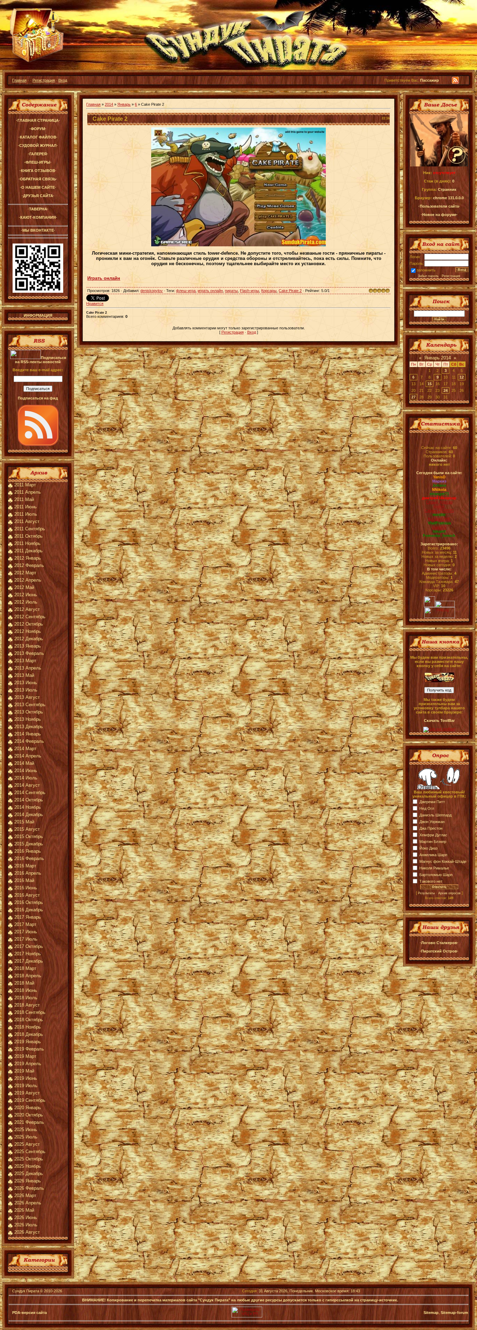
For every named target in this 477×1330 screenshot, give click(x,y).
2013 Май (24, 675)
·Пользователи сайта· (439, 206)
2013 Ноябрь (27, 719)
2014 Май (24, 763)
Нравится (94, 303)
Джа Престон (430, 828)
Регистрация (43, 80)
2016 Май (24, 880)
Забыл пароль (428, 276)
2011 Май (24, 499)
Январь (124, 104)
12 (462, 377)
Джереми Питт (432, 802)
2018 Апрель (27, 975)
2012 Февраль (29, 565)
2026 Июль (25, 1224)
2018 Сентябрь (29, 1012)
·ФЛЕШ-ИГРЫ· (38, 162)
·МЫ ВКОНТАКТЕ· (38, 230)
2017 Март (25, 924)
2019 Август (27, 1093)
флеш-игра (186, 291)
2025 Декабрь (28, 1173)
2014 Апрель (27, 756)
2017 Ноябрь (27, 953)
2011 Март (25, 484)
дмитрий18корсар (439, 498)
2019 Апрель (27, 1063)
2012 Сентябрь (29, 616)
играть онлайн (210, 291)
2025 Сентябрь (29, 1151)
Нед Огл (426, 808)
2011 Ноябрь (27, 543)
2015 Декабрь (28, 843)
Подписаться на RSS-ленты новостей (40, 360)
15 (429, 384)
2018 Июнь (25, 990)
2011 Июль (25, 514)
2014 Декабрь (28, 814)
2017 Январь (27, 917)
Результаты (426, 893)
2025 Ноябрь (27, 1166)
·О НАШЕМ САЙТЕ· (38, 187)
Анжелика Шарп (433, 855)
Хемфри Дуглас (433, 835)
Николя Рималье (434, 868)
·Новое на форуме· (439, 214)
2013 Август (27, 697)
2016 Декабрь (28, 909)
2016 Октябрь (28, 902)
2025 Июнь (25, 1129)
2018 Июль (25, 997)
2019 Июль (25, 1085)
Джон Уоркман (432, 822)
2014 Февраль (29, 741)
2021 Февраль (29, 1122)
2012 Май (24, 587)
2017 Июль (25, 939)
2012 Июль (25, 602)
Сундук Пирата (25, 1291)
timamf (439, 531)
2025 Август (27, 1144)
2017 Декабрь (28, 961)
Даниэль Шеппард (435, 815)
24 (445, 390)
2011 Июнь (25, 506)
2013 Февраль (29, 653)
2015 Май (24, 821)
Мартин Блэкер (432, 841)
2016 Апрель (27, 873)
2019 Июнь (25, 1078)
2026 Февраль (29, 1188)
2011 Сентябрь (29, 528)
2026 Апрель (27, 1202)
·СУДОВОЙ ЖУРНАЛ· (38, 145)
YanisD (439, 477)
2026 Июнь (25, 1217)
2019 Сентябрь (29, 1100)
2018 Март (25, 968)
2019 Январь (27, 1041)
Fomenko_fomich (439, 535)
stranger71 (439, 494)
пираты (231, 291)
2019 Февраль (29, 1049)
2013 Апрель (27, 668)
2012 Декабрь (28, 638)
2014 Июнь (25, 770)
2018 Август (27, 1005)
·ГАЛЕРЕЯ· (38, 154)
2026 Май (24, 1210)
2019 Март (25, 1056)
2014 (109, 104)
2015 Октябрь (28, 836)
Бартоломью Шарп (436, 875)
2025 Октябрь (28, 1158)
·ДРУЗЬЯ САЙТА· (38, 196)
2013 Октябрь (28, 712)
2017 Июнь (25, 931)
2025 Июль (25, 1137)
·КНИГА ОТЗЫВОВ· (38, 171)
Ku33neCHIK (439, 519)
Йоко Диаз (428, 848)
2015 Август (27, 829)
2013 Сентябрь (29, 704)
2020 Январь (27, 1107)
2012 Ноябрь (27, 631)
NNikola (439, 489)
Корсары (269, 291)
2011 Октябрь (28, 536)
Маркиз (439, 481)
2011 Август (26, 521)
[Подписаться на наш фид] (38, 444)
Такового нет (430, 881)
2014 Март (25, 748)
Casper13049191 (439, 510)
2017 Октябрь (28, 946)
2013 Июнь (25, 682)
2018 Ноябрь (27, 1027)
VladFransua (439, 523)
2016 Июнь (25, 887)
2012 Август (27, 609)
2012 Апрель (27, 580)
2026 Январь (27, 1180)
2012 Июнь (25, 594)
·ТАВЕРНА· (38, 209)
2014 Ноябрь (27, 807)
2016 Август (27, 895)
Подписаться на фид (38, 398)
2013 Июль (25, 690)
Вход (62, 80)
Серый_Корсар (439, 502)
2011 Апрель (27, 492)
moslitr (439, 515)
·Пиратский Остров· (439, 951)
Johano (439, 485)
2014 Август (27, 785)
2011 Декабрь (28, 550)
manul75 (439, 527)
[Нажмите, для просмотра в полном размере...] (238, 245)
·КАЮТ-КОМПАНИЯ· (38, 217)
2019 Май (24, 1071)
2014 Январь (27, 734)
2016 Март (25, 865)
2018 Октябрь (28, 1019)
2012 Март (25, 572)
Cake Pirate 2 (290, 291)
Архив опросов (449, 893)
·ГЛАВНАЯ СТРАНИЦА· (38, 120)
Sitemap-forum (454, 1312)
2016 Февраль (29, 858)
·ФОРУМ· (37, 129)
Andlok (439, 506)
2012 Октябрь (28, 624)
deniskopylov (151, 291)
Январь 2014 (437, 357)
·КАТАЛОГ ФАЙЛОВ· (38, 137)
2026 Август (27, 1232)
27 (413, 397)
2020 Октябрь (28, 1115)
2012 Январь (27, 558)
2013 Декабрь (28, 726)
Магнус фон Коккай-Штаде (443, 861)
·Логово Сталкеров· (439, 943)
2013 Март (25, 660)
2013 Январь (27, 646)
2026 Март (25, 1195)
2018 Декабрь (28, 1034)
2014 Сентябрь (29, 792)
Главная (19, 80)
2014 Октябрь (28, 799)
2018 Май (24, 983)
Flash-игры (249, 291)
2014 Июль (25, 777)
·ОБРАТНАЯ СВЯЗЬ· (38, 179)
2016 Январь (27, 851)
